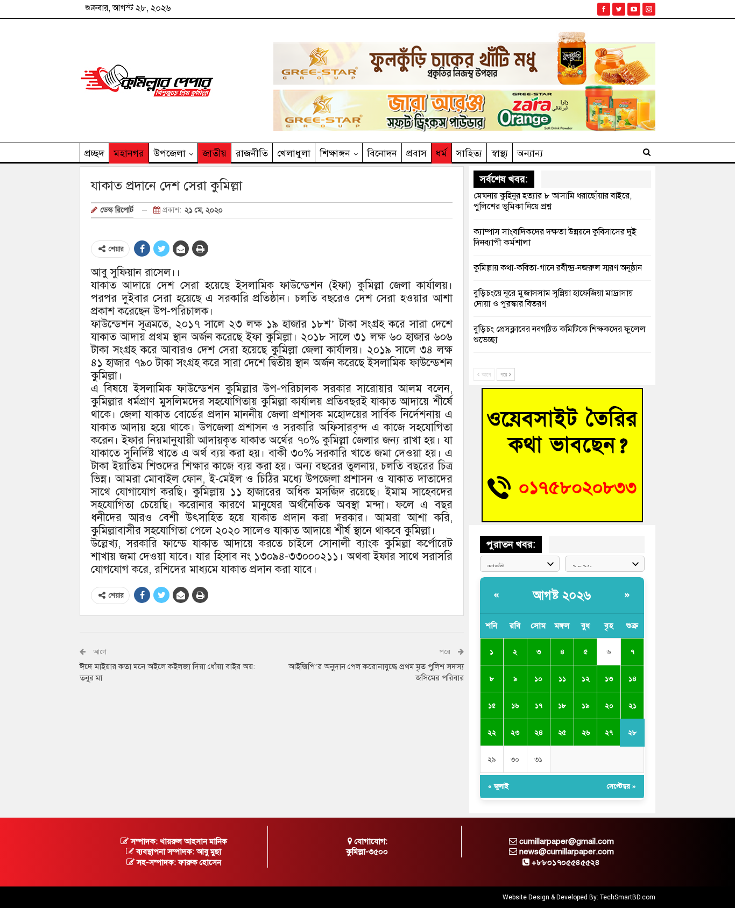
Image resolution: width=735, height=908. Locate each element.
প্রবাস (416, 153)
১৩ (609, 679)
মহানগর (129, 153)
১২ (586, 679)
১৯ (585, 705)
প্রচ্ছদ (94, 153)
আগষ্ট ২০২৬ (562, 595)
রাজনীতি (252, 153)
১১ (562, 679)
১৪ (632, 679)
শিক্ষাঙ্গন (335, 153)
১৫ (492, 705)
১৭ (538, 705)
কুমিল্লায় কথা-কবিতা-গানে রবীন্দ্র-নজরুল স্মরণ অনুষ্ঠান (557, 268)
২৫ (562, 732)
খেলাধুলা (293, 153)
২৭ (609, 732)
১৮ (562, 705)
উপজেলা (169, 153)
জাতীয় (214, 153)
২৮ (632, 732)
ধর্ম (441, 153)
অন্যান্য (530, 153)
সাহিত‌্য (469, 153)
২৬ (586, 732)
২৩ (515, 732)
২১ (632, 705)
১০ (538, 679)
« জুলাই (498, 786)
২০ (609, 705)
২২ (491, 732)
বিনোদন (382, 153)
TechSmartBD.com (627, 897)
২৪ (538, 732)
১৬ (515, 705)
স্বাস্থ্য (499, 153)
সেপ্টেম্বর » (621, 786)
